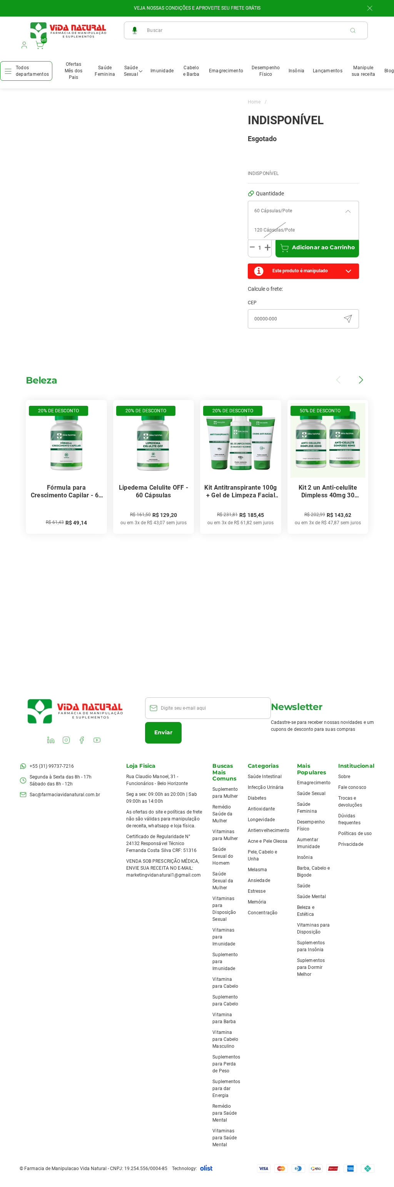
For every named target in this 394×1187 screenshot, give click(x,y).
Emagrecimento (226, 70)
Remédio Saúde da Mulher (222, 814)
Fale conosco (352, 787)
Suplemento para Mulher (225, 793)
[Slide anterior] (339, 380)
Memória (257, 902)
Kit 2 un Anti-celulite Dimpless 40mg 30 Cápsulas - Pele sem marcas (327, 491)
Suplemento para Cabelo (225, 1000)
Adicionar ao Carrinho (323, 247)
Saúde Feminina (105, 71)
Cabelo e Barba (191, 71)
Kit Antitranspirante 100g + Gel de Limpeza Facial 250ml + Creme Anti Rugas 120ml (240, 491)
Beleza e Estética (305, 911)
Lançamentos (327, 70)
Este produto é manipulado (300, 270)
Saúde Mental (311, 896)
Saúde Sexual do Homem (222, 856)
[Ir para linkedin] (51, 740)
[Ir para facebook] (82, 740)
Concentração (262, 912)
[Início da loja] (68, 30)
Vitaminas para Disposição (313, 928)
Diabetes (257, 798)
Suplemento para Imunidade (225, 961)
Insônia (297, 70)
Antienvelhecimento (268, 830)
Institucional (356, 766)
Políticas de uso (355, 833)
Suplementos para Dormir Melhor (311, 967)
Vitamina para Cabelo (225, 983)
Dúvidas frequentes (349, 819)
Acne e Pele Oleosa (267, 841)
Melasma (257, 869)
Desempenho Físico (266, 71)
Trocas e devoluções (350, 801)
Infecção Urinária (266, 787)
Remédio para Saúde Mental (224, 1113)
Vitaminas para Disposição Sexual (224, 909)
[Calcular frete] (347, 318)
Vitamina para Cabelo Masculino (225, 1039)
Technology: (184, 1168)
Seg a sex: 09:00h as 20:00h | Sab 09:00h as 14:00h (161, 798)
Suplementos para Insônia (311, 946)
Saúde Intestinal (265, 776)
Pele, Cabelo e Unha (262, 855)
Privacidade (350, 844)
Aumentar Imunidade (308, 843)
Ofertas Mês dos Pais (74, 71)
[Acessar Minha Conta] (23, 47)
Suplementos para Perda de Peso (226, 1064)
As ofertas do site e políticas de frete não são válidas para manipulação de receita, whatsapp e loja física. (164, 819)
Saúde (303, 886)
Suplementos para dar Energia (226, 1088)
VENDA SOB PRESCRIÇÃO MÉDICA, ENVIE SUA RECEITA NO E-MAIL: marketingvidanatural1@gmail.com (163, 868)
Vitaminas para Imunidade (223, 937)
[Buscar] (357, 30)
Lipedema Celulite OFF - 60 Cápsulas (153, 491)
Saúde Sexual (131, 71)
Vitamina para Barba (224, 1018)
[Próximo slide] (360, 380)
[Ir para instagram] (67, 740)
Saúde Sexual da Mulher (222, 880)
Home (257, 102)
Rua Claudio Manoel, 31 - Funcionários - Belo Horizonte (157, 780)
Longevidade (261, 819)
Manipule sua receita (364, 71)
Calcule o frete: (265, 289)
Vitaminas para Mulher (225, 835)
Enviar (163, 732)
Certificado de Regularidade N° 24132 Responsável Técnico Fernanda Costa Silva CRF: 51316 (161, 843)
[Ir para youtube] (97, 740)
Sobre (344, 776)
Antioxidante (261, 809)
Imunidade (162, 70)
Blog (389, 70)
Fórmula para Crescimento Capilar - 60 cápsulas (66, 491)
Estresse (256, 891)
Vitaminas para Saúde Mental (224, 1137)
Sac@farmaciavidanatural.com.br (65, 794)
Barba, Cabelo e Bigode (313, 871)
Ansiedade (259, 880)
